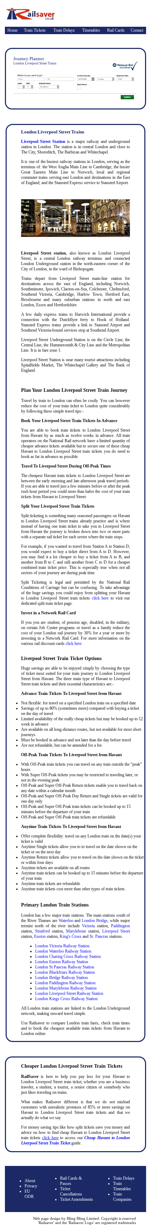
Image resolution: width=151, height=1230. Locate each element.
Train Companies (122, 1197)
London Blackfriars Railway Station (65, 972)
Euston (40, 936)
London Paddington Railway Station (65, 982)
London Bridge (94, 920)
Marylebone (76, 931)
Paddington (120, 925)
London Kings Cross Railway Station (66, 998)
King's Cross (70, 936)
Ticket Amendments (76, 1199)
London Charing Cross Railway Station (68, 956)
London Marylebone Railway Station (66, 988)
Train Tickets (35, 30)
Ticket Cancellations (71, 1191)
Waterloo (66, 920)
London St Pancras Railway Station (64, 967)
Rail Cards (116, 30)
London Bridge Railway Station (61, 977)
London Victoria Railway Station (62, 945)
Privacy (31, 1186)
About (30, 1180)
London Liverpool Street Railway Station (69, 993)
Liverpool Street (116, 931)
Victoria (88, 925)
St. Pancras (99, 936)
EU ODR (29, 1194)
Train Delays (64, 30)
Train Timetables (122, 1186)
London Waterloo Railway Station (63, 951)
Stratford (42, 931)
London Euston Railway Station (61, 961)
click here (100, 598)
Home (12, 30)
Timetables (91, 30)
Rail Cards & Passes (71, 1181)
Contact (137, 30)
